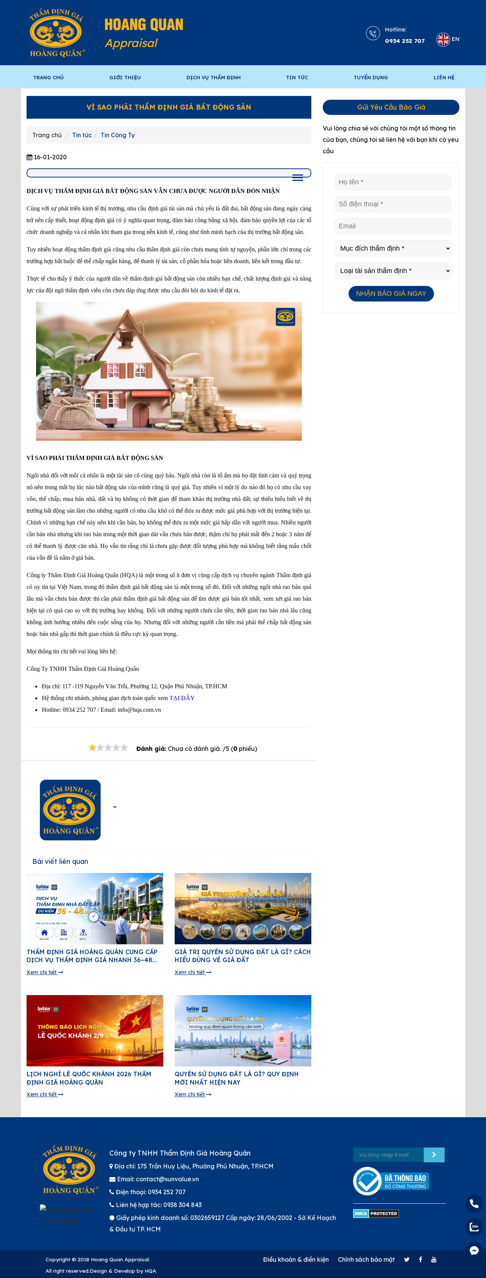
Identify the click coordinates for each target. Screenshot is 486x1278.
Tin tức (82, 135)
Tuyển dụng (370, 77)
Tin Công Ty (118, 135)
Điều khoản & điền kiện (296, 1259)
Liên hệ (444, 77)
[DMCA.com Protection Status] (376, 1217)
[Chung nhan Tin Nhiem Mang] (69, 1219)
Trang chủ (48, 77)
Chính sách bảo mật (366, 1259)
